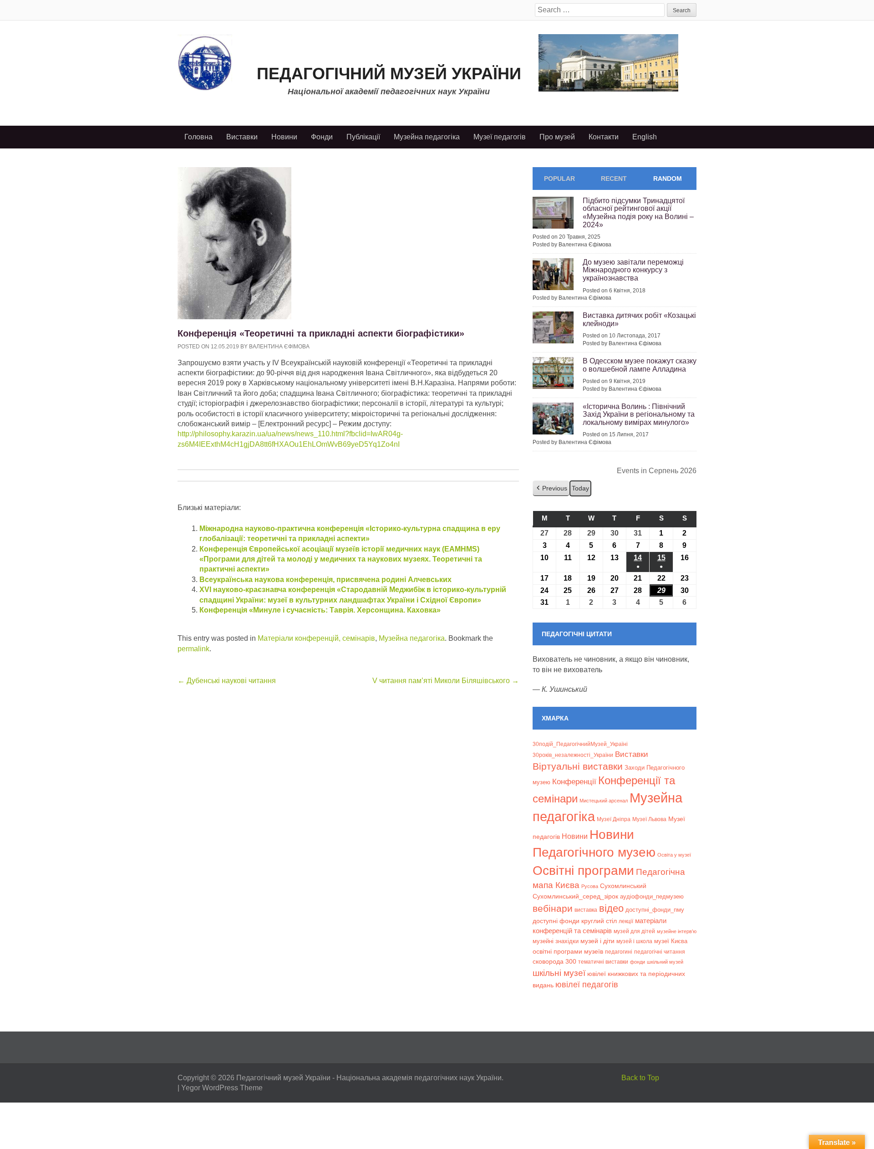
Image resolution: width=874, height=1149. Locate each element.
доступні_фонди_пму (654, 909)
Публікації (363, 137)
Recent (614, 178)
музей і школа (634, 941)
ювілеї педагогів (586, 984)
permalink (193, 649)
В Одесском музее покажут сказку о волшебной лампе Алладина (639, 365)
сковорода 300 (554, 961)
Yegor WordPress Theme (222, 1088)
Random (667, 178)
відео (611, 908)
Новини (284, 137)
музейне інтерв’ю (676, 931)
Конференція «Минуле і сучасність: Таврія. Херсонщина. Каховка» (320, 610)
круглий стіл (599, 920)
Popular (559, 178)
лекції (626, 921)
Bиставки (631, 754)
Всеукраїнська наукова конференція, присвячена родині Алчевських (325, 579)
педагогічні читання (659, 952)
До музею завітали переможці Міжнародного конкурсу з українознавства (633, 270)
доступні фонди (556, 920)
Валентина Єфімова (279, 346)
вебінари (553, 908)
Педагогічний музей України (389, 73)
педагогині (618, 952)
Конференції (574, 781)
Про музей (557, 137)
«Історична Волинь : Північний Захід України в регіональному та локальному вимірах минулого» (639, 414)
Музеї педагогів (499, 137)
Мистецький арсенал (603, 800)
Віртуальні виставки (578, 766)
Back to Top (640, 1078)
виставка (585, 910)
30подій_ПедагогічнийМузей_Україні (580, 744)
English (644, 137)
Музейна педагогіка (427, 137)
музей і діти (597, 941)
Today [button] (580, 488)
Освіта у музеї (674, 855)
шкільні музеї (559, 973)
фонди (637, 962)
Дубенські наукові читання (227, 680)
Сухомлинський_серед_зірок (575, 896)
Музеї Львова (649, 819)
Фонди (322, 137)
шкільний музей (665, 962)
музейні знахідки (556, 941)
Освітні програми (583, 870)
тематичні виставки (603, 962)
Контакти (604, 137)
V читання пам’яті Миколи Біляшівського (445, 680)
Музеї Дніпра (613, 819)
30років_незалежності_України (573, 755)
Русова (589, 886)
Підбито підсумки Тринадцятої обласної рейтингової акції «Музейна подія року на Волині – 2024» (638, 213)
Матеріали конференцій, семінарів (316, 638)
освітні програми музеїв (568, 951)
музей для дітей (634, 931)
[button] (551, 488)
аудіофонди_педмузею (652, 896)
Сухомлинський (623, 886)
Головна (198, 137)
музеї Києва (670, 941)
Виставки (242, 137)
